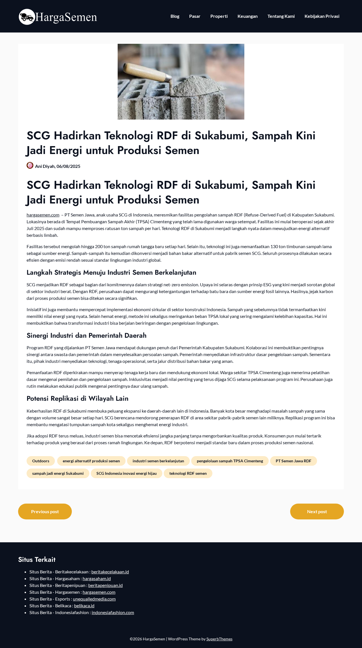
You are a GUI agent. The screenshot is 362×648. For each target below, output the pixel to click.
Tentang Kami (281, 16)
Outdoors (40, 460)
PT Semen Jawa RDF (293, 460)
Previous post (45, 511)
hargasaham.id (97, 578)
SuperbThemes (219, 638)
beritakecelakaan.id (110, 571)
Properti (219, 16)
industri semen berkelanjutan (158, 460)
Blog (175, 16)
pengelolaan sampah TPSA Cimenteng (230, 460)
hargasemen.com (43, 214)
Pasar (195, 16)
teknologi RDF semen (188, 473)
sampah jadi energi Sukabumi (58, 473)
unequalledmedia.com (94, 598)
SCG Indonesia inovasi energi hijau (126, 473)
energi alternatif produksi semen (91, 460)
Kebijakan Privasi (322, 16)
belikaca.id (84, 605)
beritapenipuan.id (105, 585)
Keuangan (248, 16)
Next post (317, 511)
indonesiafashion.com (113, 612)
